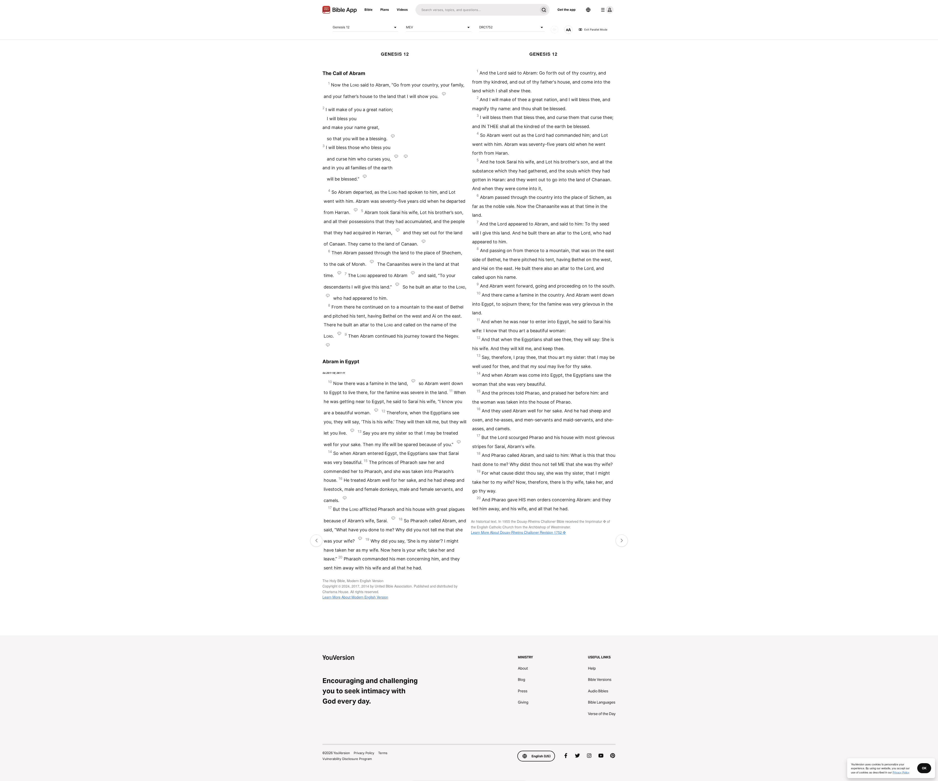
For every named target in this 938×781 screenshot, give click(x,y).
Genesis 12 (341, 27)
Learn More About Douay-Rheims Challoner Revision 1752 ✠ (518, 532)
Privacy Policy (364, 753)
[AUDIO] (554, 29)
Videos (402, 9)
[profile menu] (606, 10)
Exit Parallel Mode (595, 29)
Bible (368, 9)
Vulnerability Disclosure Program (347, 759)
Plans (384, 9)
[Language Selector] (588, 10)
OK (924, 768)
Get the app (566, 9)
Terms (382, 753)
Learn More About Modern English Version (355, 597)
